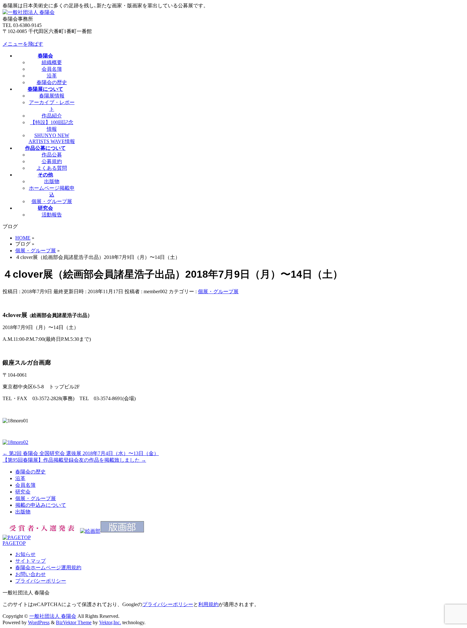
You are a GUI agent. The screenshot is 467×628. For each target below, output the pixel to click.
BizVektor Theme (73, 622)
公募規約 (52, 161)
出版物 (51, 181)
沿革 (52, 75)
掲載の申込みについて (40, 505)
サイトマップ (30, 561)
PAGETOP (14, 543)
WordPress (39, 622)
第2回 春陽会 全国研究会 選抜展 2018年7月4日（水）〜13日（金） (81, 453)
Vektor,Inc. (110, 622)
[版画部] (122, 531)
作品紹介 (52, 115)
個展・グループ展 (51, 201)
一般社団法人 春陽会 (52, 616)
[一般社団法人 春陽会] (29, 12)
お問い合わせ (30, 574)
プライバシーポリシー (40, 581)
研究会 (22, 491)
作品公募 (52, 154)
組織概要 (52, 62)
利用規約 (208, 604)
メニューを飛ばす (23, 44)
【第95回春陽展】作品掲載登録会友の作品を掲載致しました (74, 460)
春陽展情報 (51, 95)
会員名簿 (52, 69)
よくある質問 (52, 168)
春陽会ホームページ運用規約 (48, 567)
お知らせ (25, 554)
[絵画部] (90, 531)
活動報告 (52, 214)
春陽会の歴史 (52, 82)
